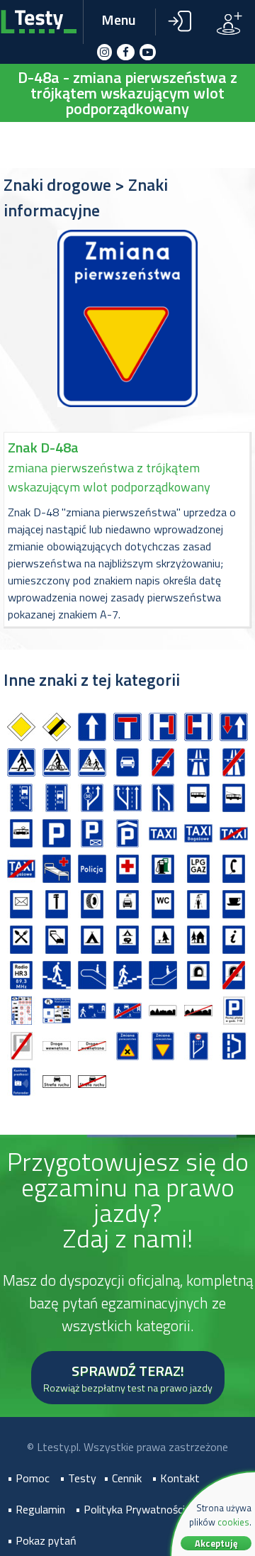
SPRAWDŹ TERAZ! (127, 1377)
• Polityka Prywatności (130, 1509)
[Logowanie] (179, 22)
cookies (233, 1522)
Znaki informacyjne (86, 197)
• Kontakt (176, 1477)
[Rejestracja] (229, 22)
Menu (118, 19)
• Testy (78, 1477)
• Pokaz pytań (41, 1540)
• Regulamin (36, 1509)
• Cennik (122, 1477)
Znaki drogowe (57, 184)
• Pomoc (28, 1477)
